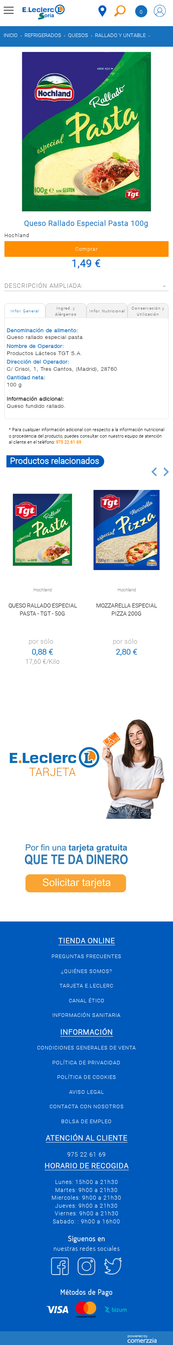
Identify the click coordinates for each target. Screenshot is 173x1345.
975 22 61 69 (68, 442)
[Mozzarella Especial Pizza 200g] (126, 530)
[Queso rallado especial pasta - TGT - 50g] (42, 530)
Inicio (11, 35)
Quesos (78, 35)
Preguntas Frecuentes (86, 956)
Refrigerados (43, 35)
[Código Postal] (102, 11)
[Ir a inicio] (44, 12)
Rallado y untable (120, 35)
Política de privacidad (86, 1063)
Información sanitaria (86, 1015)
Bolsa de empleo (86, 1121)
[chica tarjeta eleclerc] (86, 767)
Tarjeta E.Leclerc (86, 986)
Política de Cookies (86, 1077)
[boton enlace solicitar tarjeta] (86, 870)
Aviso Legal (86, 1092)
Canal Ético (87, 1001)
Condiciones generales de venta (86, 1048)
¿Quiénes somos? (86, 971)
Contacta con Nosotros (86, 1106)
